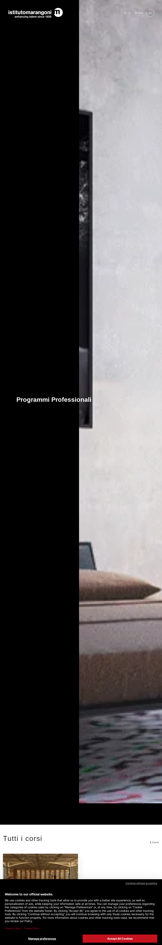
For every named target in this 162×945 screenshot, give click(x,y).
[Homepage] (35, 13)
